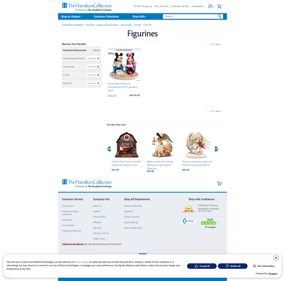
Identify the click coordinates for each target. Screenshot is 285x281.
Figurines (128, 211)
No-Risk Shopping (143, 6)
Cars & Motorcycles (133, 227)
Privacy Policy (99, 216)
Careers (96, 211)
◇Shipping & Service (71, 230)
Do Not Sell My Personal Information (92, 244)
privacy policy (81, 261)
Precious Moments (133, 205)
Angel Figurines (131, 222)
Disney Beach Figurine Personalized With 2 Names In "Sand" (123, 87)
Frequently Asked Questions (70, 213)
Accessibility (197, 6)
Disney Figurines (132, 216)
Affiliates (97, 222)
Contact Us (67, 219)
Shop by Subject (70, 16)
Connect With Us (101, 233)
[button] (189, 221)
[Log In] (210, 6)
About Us (97, 205)
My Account (67, 205)
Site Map (97, 227)
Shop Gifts (139, 16)
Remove (92, 58)
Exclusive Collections (106, 16)
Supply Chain (99, 238)
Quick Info (112, 95)
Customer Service (180, 6)
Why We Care (161, 6)
